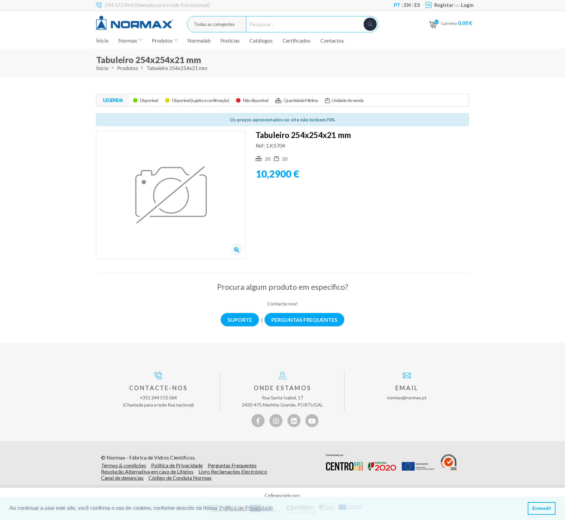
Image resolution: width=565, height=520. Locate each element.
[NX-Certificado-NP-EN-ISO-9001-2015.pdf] (449, 462)
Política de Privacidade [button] (246, 508)
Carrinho (456, 23)
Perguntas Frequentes (232, 465)
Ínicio (102, 40)
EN (407, 5)
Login (467, 5)
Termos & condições (123, 465)
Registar (444, 5)
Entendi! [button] (541, 508)
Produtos (127, 68)
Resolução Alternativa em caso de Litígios (147, 471)
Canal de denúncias (122, 478)
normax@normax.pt (407, 397)
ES (417, 5)
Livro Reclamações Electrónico (232, 471)
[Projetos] (380, 462)
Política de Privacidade (177, 465)
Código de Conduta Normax (180, 478)
